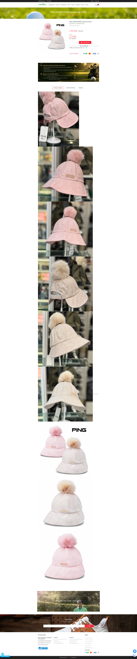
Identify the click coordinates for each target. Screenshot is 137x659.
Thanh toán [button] (87, 650)
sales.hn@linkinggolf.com (60, 643)
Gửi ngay (89, 625)
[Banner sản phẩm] (68, 72)
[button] (61, 634)
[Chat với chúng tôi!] (134, 651)
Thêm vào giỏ (86, 42)
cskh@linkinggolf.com (42, 1)
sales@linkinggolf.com (75, 643)
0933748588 (49, 1)
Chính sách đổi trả (88, 645)
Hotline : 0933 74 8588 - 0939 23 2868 (68, 601)
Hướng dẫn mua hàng (88, 647)
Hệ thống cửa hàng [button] (42, 634)
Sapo (76, 657)
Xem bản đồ (85, 47)
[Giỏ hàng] (98, 4)
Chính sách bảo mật (88, 643)
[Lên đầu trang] (135, 647)
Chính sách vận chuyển (89, 639)
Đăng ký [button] (86, 634)
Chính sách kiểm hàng (88, 641)
